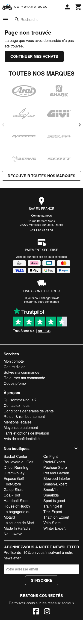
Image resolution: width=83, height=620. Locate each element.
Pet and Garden (56, 473)
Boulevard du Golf (18, 461)
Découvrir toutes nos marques (41, 175)
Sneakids (51, 495)
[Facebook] (36, 612)
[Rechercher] (17, 19)
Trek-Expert (52, 511)
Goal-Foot (12, 495)
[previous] (3, 125)
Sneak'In (50, 489)
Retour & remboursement (24, 416)
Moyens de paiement (21, 427)
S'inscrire (41, 580)
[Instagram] (47, 612)
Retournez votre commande (41, 301)
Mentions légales (18, 422)
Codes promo (15, 383)
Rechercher (30, 19)
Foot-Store (12, 484)
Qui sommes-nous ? (20, 400)
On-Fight (50, 456)
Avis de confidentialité (22, 438)
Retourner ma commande (24, 377)
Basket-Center (15, 456)
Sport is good (54, 500)
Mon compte (14, 361)
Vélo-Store (52, 522)
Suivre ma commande (21, 372)
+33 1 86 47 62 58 (41, 230)
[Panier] (78, 7)
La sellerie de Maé (19, 522)
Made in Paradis (17, 528)
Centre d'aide (15, 366)
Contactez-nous (41, 215)
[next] (80, 125)
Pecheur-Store (55, 467)
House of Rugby (17, 506)
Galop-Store (14, 489)
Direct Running (16, 467)
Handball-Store (16, 500)
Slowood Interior (56, 478)
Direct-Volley (14, 473)
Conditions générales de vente (29, 411)
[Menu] (5, 19)
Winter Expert (54, 528)
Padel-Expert (54, 461)
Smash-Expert (55, 484)
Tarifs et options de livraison (26, 433)
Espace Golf (14, 478)
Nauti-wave (13, 533)
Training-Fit (52, 506)
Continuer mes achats (34, 56)
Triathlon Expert (56, 517)
